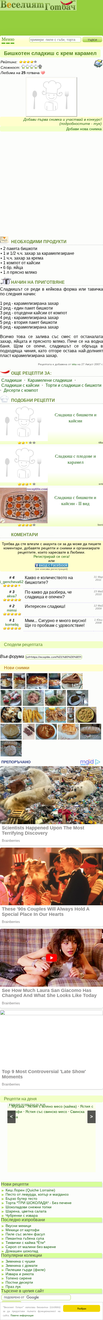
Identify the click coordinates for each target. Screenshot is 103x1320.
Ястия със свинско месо (46, 1111)
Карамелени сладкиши (50, 380)
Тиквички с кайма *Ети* (25, 1242)
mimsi (12, 610)
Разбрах (81, 1308)
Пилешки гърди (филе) (25, 1270)
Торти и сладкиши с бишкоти (73, 385)
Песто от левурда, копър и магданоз (37, 1194)
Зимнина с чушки (20, 1261)
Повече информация (22, 1315)
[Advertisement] (49, 18)
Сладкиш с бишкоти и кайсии (75, 418)
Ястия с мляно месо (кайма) (52, 1106)
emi (101, 483)
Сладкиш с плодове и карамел (75, 459)
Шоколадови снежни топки (29, 1207)
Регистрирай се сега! (52, 556)
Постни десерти (19, 1282)
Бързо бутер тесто (21, 1198)
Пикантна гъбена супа (25, 1238)
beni (100, 524)
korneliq (11, 624)
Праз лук (13, 1286)
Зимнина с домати (22, 1265)
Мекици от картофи (22, 1230)
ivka (74, 364)
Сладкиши (11, 380)
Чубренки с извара (22, 1215)
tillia (101, 442)
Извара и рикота (20, 1274)
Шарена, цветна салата (26, 1211)
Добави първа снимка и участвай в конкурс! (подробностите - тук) (63, 121)
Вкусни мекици (18, 1226)
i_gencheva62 (12, 582)
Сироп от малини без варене (31, 1247)
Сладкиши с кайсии (20, 385)
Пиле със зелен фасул (25, 1234)
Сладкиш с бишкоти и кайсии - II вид (75, 500)
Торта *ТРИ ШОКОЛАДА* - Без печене (39, 1203)
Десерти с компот (21, 390)
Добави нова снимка (84, 129)
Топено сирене (19, 1278)
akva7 (12, 596)
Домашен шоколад (22, 1251)
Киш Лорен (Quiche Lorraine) (30, 1190)
